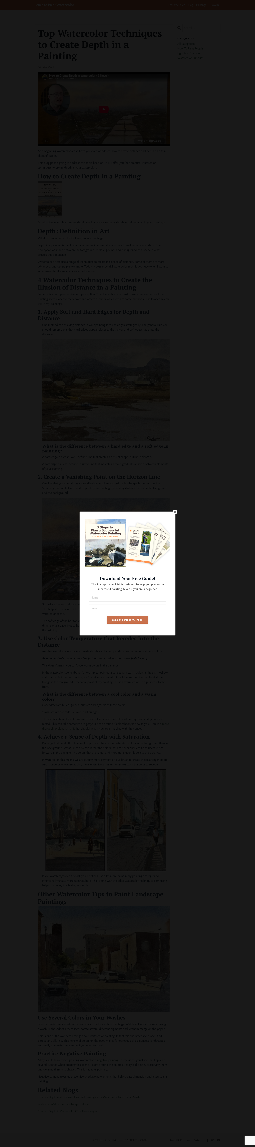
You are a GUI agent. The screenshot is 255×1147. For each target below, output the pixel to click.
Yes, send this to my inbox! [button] (127, 619)
